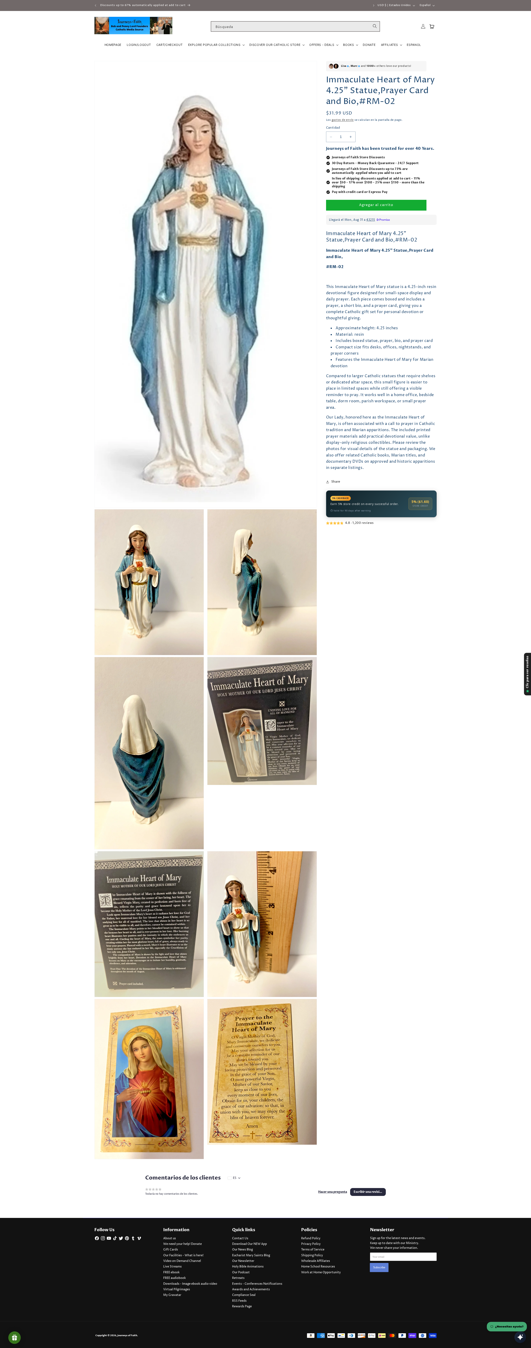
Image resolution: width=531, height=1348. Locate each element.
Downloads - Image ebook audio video (190, 1283)
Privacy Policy (311, 1244)
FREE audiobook (174, 1278)
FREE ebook (171, 1272)
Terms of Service (312, 1249)
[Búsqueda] (375, 26)
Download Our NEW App (249, 1244)
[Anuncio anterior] (95, 5)
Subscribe (379, 1267)
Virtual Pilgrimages (176, 1289)
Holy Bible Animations (248, 1266)
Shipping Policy (312, 1255)
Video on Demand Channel (182, 1261)
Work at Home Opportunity (321, 1272)
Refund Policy (310, 1238)
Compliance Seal (244, 1295)
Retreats (238, 1278)
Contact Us (240, 1238)
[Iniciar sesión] (423, 26)
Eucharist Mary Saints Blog (251, 1255)
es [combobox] (234, 1178)
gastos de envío (343, 120)
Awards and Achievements (251, 1289)
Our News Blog (242, 1249)
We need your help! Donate (182, 1244)
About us (169, 1238)
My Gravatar (172, 1295)
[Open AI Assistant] (520, 1337)
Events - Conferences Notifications (257, 1283)
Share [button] (335, 482)
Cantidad (333, 128)
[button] (216, 44)
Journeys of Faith (127, 1335)
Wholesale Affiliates (315, 1261)
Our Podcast (241, 1272)
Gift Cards (170, 1249)
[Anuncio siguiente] (373, 5)
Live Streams (172, 1266)
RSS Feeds (239, 1300)
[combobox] (295, 26)
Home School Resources (318, 1266)
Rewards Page (242, 1306)
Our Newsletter (243, 1261)
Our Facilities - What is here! (183, 1255)
